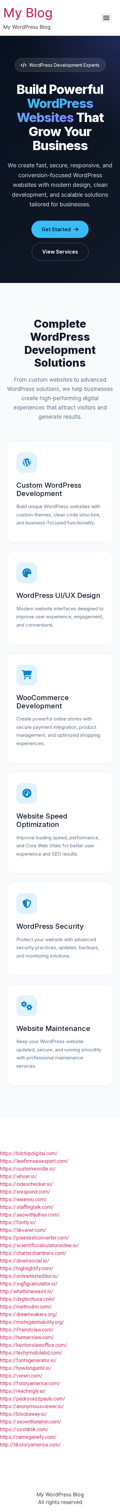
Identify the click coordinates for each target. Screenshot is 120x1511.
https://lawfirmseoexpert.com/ (34, 1161)
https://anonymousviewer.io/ (32, 1406)
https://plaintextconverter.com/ (34, 1238)
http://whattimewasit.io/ (26, 1291)
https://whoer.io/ (18, 1176)
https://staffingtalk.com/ (27, 1207)
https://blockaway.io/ (23, 1414)
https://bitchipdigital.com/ (29, 1153)
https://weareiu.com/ (23, 1199)
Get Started (56, 229)
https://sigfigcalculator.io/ (29, 1284)
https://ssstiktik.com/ (24, 1429)
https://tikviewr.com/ (23, 1230)
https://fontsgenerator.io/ (28, 1360)
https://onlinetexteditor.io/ (29, 1276)
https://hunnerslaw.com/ (27, 1337)
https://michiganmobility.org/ (32, 1322)
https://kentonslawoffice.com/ (33, 1345)
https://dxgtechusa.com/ (27, 1299)
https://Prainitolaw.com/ (27, 1330)
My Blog (28, 12)
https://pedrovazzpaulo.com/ (32, 1399)
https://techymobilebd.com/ (31, 1353)
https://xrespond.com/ (25, 1192)
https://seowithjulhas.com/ (30, 1215)
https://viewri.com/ (21, 1376)
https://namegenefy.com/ (28, 1437)
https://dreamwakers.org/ (28, 1314)
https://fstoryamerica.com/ (30, 1383)
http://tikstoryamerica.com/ (30, 1445)
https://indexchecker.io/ (26, 1184)
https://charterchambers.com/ (33, 1253)
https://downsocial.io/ (24, 1261)
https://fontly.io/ (18, 1222)
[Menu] (106, 18)
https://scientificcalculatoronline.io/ (39, 1245)
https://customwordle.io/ (28, 1169)
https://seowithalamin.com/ (30, 1422)
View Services (60, 251)
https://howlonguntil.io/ (26, 1368)
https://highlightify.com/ (26, 1268)
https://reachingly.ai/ (23, 1391)
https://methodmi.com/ (26, 1307)
